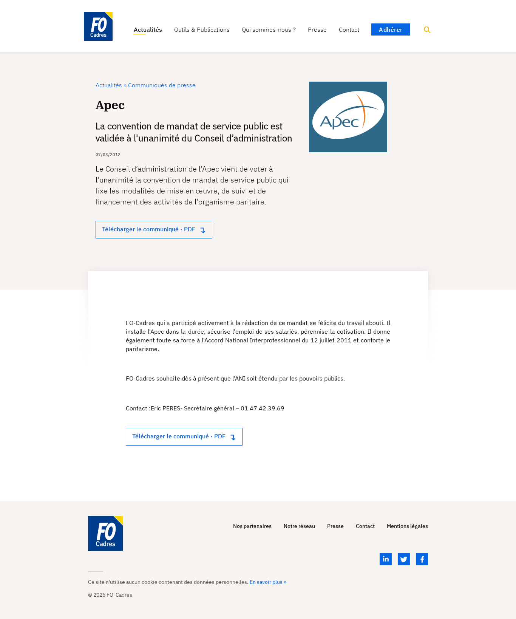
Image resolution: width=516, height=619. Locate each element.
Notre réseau (299, 526)
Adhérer (391, 29)
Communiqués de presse (161, 85)
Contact (349, 29)
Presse (317, 29)
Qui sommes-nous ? (269, 29)
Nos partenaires (252, 526)
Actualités (148, 29)
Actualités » (111, 85)
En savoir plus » (268, 582)
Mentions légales (407, 526)
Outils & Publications (202, 29)
